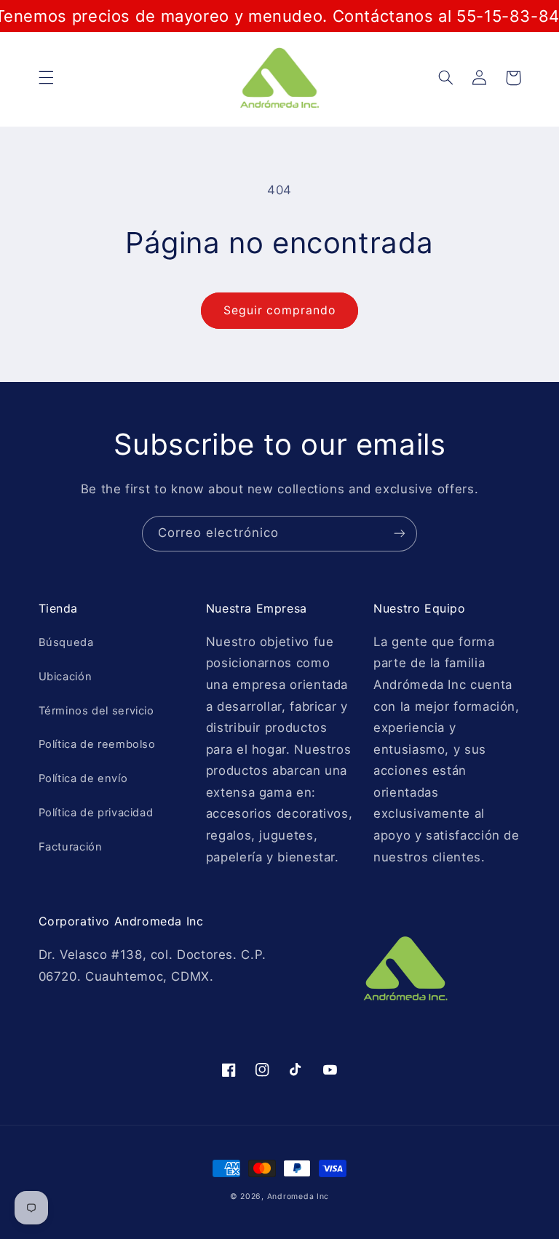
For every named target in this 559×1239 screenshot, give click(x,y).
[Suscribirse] (399, 533)
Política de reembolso (97, 744)
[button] (46, 78)
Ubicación (65, 676)
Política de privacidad (96, 812)
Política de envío (83, 778)
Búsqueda (66, 642)
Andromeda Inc (298, 1196)
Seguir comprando (279, 310)
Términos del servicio (96, 710)
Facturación (71, 846)
